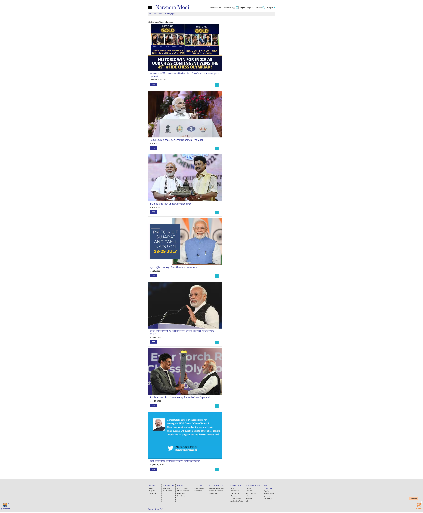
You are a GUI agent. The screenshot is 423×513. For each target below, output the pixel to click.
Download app (6, 509)
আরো (153, 84)
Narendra (172, 7)
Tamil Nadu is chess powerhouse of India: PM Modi (176, 140)
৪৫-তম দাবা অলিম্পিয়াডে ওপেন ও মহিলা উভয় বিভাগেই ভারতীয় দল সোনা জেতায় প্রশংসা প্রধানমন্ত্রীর (184, 74)
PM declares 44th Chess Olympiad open (170, 204)
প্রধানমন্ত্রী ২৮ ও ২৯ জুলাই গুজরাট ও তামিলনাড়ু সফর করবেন (174, 267)
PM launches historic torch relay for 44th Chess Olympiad (180, 397)
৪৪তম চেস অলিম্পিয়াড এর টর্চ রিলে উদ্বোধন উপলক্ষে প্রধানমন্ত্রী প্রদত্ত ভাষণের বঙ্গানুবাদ (182, 332)
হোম (150, 14)
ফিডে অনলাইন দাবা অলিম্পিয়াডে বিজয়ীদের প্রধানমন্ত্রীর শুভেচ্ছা (175, 461)
